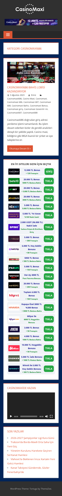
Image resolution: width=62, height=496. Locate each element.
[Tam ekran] (51, 416)
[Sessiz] (46, 416)
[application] (31, 405)
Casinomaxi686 (14, 98)
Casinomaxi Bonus (39, 105)
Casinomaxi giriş (15, 109)
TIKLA (48, 181)
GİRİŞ (49, 171)
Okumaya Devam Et (19, 148)
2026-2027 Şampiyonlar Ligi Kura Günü (32, 438)
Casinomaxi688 (30, 112)
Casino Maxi (29, 98)
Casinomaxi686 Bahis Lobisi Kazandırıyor (26, 89)
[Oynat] (11, 416)
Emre (33, 95)
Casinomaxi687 (14, 112)
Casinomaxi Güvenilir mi (36, 109)
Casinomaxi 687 (31, 102)
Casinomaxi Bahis (20, 105)
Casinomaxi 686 (14, 102)
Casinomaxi (41, 98)
